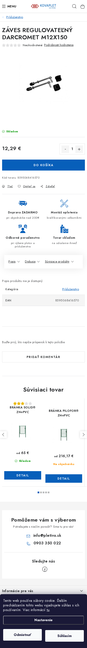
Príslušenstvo (70, 289)
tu (48, 609)
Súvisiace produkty (57, 261)
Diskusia (30, 261)
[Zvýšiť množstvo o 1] (79, 149)
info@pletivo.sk (47, 535)
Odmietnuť (22, 634)
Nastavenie (43, 620)
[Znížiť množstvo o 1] (65, 149)
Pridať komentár (43, 357)
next (83, 434)
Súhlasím (64, 635)
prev (3, 434)
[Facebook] (44, 569)
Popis (12, 261)
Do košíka (44, 165)
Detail (22, 475)
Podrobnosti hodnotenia (58, 45)
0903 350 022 (47, 543)
